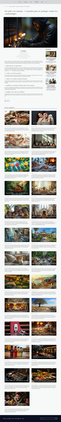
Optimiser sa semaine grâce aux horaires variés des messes (44, 217)
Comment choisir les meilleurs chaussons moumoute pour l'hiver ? (44, 170)
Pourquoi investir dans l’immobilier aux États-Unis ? (44, 333)
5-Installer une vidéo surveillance (23, 57)
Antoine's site (10, 70)
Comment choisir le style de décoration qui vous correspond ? (44, 193)
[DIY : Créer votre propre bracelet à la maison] (17, 117)
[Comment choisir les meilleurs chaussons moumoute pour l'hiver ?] (43, 164)
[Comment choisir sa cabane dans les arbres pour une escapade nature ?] (17, 187)
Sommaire (24, 51)
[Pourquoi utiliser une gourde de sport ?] (17, 351)
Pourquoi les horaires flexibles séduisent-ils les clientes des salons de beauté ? (51, 72)
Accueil (5, 6)
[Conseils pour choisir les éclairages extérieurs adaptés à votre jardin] (17, 281)
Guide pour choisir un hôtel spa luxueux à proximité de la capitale (44, 240)
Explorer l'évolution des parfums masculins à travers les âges (43, 147)
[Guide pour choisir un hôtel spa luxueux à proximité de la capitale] (43, 234)
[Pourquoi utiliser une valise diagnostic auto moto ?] (17, 375)
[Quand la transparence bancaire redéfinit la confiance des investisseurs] (51, 81)
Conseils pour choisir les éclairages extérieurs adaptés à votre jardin (17, 287)
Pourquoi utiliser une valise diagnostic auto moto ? (17, 380)
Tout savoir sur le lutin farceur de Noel (17, 403)
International (25, 1)
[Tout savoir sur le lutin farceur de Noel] (17, 398)
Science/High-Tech (37, 2)
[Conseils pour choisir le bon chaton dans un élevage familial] (17, 258)
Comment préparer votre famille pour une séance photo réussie (17, 217)
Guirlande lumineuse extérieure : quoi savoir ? (44, 357)
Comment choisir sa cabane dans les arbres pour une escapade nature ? (17, 193)
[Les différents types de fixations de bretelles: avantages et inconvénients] (17, 328)
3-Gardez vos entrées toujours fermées (23, 55)
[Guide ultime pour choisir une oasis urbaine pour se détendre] (43, 258)
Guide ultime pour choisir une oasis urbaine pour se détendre (44, 264)
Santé (31, 1)
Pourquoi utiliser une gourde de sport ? (17, 357)
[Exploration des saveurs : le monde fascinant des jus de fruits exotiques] (17, 164)
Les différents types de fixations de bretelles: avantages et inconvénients (17, 334)
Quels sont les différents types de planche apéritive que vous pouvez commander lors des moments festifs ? (44, 381)
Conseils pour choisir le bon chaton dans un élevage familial (17, 264)
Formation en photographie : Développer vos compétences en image (44, 287)
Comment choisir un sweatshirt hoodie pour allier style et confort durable (17, 240)
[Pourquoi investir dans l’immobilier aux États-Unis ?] (43, 328)
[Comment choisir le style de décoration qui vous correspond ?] (43, 187)
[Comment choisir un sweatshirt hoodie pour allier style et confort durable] (17, 234)
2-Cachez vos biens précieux (23, 53)
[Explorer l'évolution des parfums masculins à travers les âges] (43, 141)
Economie (20, 1)
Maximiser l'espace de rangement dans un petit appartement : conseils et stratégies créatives (17, 311)
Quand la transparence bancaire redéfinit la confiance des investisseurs (51, 86)
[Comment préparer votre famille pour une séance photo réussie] (17, 211)
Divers (42, 1)
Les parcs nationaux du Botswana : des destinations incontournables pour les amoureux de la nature (44, 311)
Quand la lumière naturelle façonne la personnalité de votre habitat (51, 59)
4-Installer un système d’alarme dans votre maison (23, 56)
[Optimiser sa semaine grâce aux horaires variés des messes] (43, 211)
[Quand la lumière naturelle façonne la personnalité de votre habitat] (51, 54)
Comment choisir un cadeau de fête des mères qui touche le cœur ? (17, 147)
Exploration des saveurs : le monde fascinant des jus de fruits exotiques (17, 170)
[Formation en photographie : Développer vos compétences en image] (43, 281)
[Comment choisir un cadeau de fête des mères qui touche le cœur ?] (17, 141)
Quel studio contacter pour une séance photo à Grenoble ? (44, 123)
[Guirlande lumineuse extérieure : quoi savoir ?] (43, 351)
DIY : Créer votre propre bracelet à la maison (17, 122)
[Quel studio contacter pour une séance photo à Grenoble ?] (43, 117)
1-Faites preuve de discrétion (23, 52)
